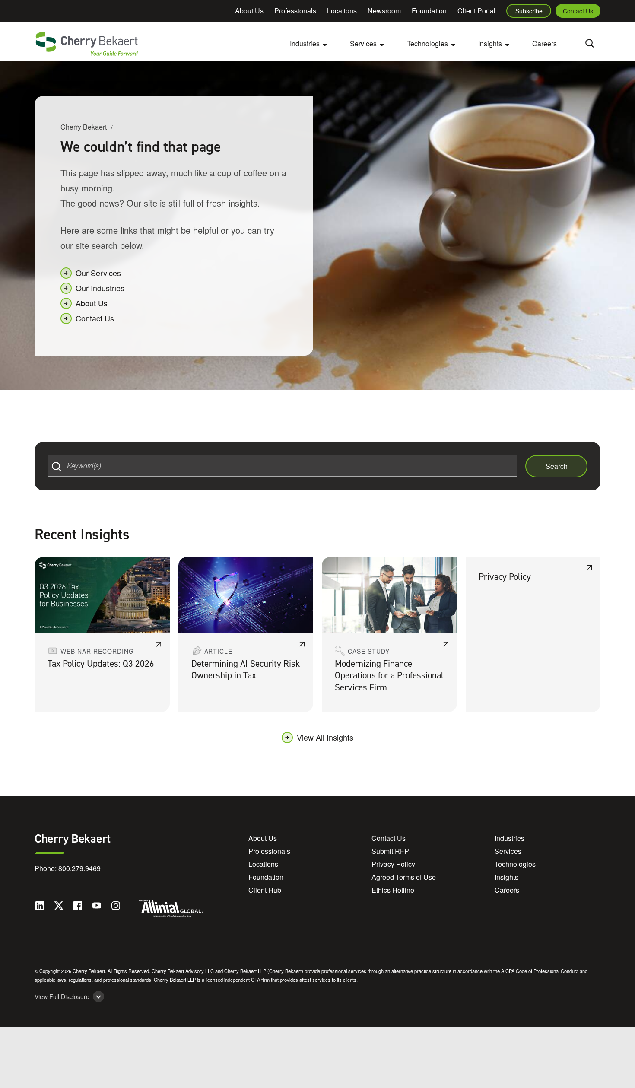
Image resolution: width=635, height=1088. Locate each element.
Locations (342, 11)
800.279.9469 (79, 868)
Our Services (98, 272)
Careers (544, 43)
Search (557, 466)
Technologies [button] (427, 43)
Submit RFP (390, 851)
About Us (249, 11)
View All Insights (325, 737)
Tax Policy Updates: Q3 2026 (101, 664)
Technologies (515, 864)
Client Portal (476, 11)
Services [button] (363, 43)
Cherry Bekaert (83, 127)
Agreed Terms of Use (403, 877)
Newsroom (384, 11)
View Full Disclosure (62, 997)
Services (508, 851)
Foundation (429, 11)
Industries (509, 838)
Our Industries (100, 287)
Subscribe (529, 10)
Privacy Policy (505, 577)
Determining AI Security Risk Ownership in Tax (245, 669)
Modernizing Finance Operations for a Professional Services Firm (389, 676)
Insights (506, 877)
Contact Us (578, 10)
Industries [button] (305, 43)
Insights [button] (490, 43)
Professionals (295, 11)
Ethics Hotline (392, 890)
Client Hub (264, 890)
